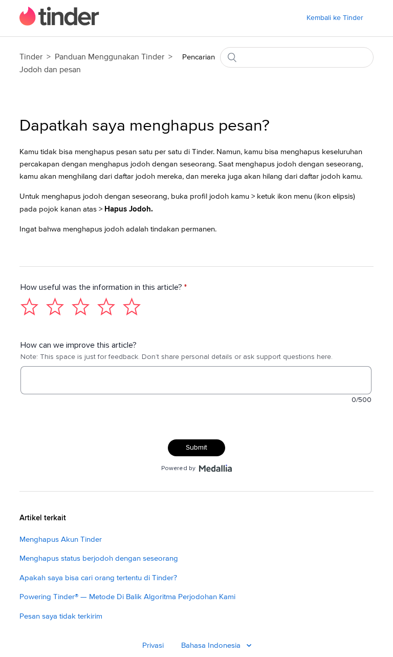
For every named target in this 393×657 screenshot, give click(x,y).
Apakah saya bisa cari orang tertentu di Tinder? (98, 578)
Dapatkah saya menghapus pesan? (144, 126)
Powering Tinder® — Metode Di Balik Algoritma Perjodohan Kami (127, 597)
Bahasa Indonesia (212, 645)
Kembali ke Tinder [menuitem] (335, 18)
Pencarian (198, 57)
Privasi (153, 645)
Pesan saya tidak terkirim (60, 616)
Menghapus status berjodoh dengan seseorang (98, 558)
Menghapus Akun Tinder (60, 539)
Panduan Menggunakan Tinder (110, 57)
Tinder (30, 57)
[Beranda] (59, 23)
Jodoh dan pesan (50, 70)
